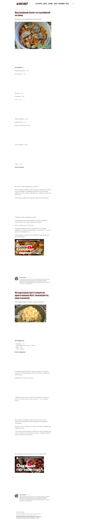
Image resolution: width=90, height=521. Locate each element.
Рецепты (45, 3)
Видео (67, 3)
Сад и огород (39, 3)
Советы (55, 3)
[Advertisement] (33, 58)
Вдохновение (61, 3)
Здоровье (50, 3)
